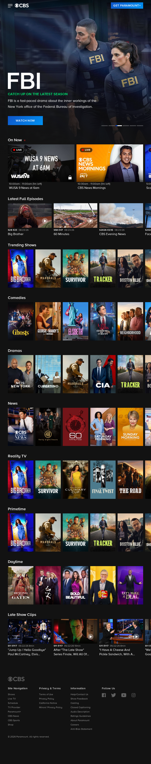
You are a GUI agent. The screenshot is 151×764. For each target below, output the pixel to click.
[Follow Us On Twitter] (113, 695)
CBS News (13, 716)
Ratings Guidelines (81, 716)
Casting (75, 703)
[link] (127, 5)
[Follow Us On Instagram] (133, 695)
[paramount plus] (22, 5)
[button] (10, 6)
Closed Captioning (80, 707)
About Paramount (80, 720)
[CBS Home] (16, 679)
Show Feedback (79, 699)
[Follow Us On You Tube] (123, 695)
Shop (10, 725)
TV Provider (14, 707)
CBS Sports (14, 720)
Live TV (12, 699)
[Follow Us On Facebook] (104, 695)
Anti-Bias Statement (81, 729)
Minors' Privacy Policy (50, 707)
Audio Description (80, 712)
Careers (75, 725)
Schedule (13, 703)
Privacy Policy (46, 699)
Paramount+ (14, 712)
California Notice (48, 703)
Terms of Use (46, 694)
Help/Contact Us (79, 694)
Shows (11, 694)
